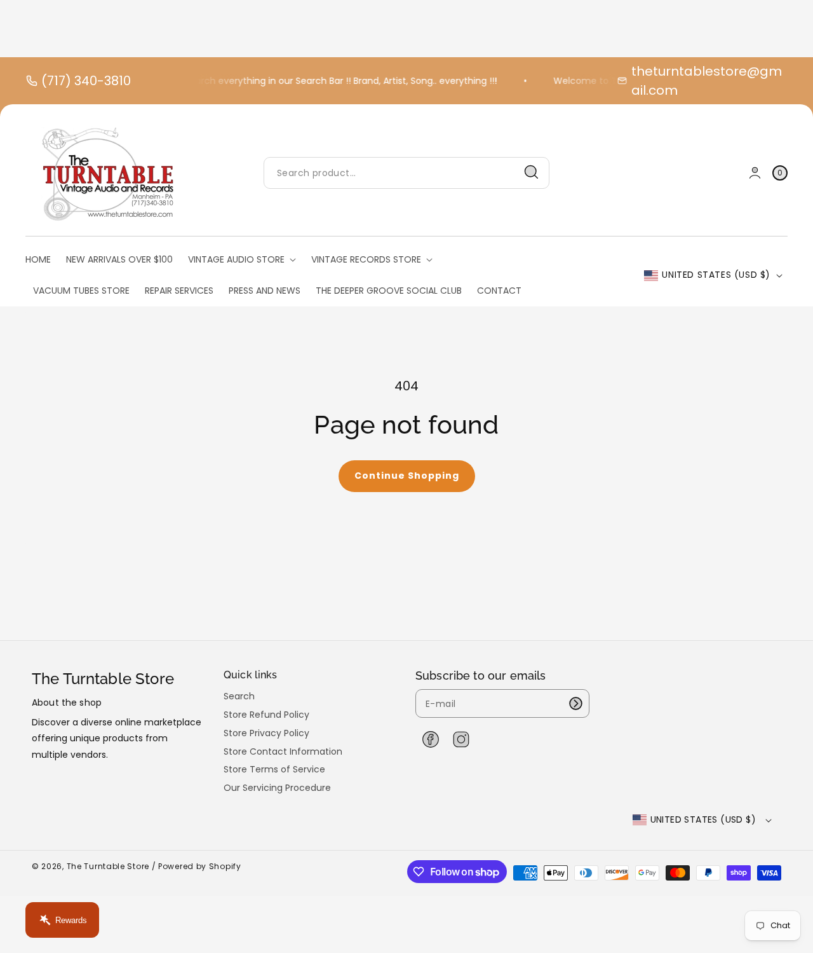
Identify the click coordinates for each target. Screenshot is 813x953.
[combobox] (406, 172)
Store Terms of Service (274, 769)
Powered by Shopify (199, 866)
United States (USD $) (716, 274)
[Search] (532, 172)
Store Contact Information (283, 751)
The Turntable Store (108, 866)
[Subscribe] (575, 703)
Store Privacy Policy (266, 733)
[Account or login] (755, 173)
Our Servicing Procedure (277, 787)
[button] (780, 173)
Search (239, 696)
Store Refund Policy (266, 714)
